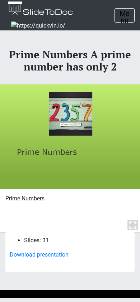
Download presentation (39, 254)
